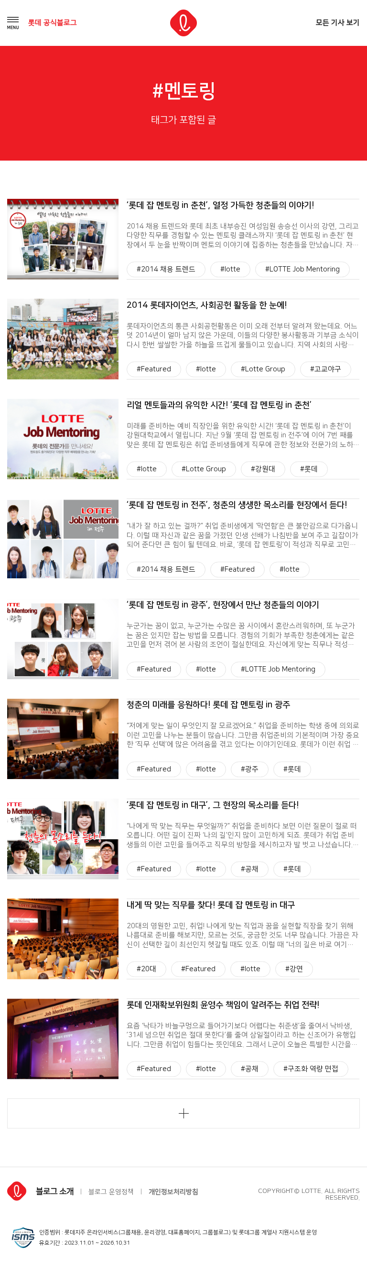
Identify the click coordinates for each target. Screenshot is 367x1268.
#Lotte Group (263, 369)
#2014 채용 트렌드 (166, 269)
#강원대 (263, 470)
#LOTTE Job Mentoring (302, 269)
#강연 (294, 969)
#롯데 (309, 470)
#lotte (230, 269)
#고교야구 (325, 369)
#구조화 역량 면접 (310, 1069)
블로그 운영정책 (111, 1192)
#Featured (154, 369)
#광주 (250, 769)
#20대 (146, 969)
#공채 (250, 869)
